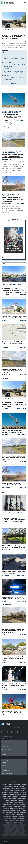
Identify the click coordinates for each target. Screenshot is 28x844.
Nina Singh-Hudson (6, 203)
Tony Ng (4, 320)
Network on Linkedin (7, 749)
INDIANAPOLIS (17, 806)
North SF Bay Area (9, 29)
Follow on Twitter (6, 744)
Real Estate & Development (8, 31)
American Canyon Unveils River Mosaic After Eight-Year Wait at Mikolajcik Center (14, 658)
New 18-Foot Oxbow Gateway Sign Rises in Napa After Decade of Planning (13, 37)
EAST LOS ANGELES (21, 798)
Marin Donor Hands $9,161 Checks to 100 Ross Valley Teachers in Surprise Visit (13, 343)
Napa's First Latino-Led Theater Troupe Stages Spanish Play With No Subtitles (14, 630)
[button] (3, 257)
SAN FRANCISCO (17, 784)
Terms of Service (6, 770)
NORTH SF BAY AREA (9, 786)
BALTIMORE (23, 788)
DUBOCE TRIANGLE (7, 798)
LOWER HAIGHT (6, 810)
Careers (4, 762)
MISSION (7, 814)
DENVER (4, 796)
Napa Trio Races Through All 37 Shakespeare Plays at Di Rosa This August (12, 712)
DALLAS (24, 794)
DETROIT (9, 796)
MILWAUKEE (16, 812)
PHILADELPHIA (21, 818)
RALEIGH (20, 822)
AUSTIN (17, 788)
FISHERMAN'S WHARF (19, 802)
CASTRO (22, 790)
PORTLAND (22, 820)
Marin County (5, 111)
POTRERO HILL (9, 822)
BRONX (11, 790)
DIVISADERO (15, 796)
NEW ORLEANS (20, 814)
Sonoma (3, 194)
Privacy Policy (5, 768)
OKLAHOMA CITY (7, 818)
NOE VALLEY (14, 816)
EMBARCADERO (14, 800)
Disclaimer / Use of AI (7, 773)
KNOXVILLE (24, 806)
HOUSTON (10, 806)
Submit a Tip (5, 760)
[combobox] (7, 7)
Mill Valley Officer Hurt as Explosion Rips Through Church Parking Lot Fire (13, 546)
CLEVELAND (5, 794)
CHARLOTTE (4, 792)
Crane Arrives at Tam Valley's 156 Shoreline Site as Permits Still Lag (12, 116)
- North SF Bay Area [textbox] (6, 7)
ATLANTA (13, 788)
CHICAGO (11, 792)
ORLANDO (15, 818)
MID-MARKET (9, 812)
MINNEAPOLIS (23, 812)
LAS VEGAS (6, 808)
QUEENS (15, 822)
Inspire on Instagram (7, 752)
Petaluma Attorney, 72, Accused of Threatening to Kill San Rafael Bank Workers (14, 519)
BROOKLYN (17, 790)
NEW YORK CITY (7, 816)
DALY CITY (16, 786)
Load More (14, 83)
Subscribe (4, 741)
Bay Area (17, 29)
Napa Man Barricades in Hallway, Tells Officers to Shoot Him (13, 572)
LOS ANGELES (21, 808)
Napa (3, 29)
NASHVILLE (13, 814)
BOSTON (6, 790)
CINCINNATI (16, 792)
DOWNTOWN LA (23, 796)
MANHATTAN (12, 810)
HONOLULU (4, 806)
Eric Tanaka (5, 41)
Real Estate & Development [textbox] (21, 7)
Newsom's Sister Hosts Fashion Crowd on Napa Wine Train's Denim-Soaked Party (14, 685)
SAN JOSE (10, 784)
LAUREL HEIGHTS (13, 808)
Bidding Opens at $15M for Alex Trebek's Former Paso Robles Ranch (12, 199)
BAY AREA (22, 786)
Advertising (4, 765)
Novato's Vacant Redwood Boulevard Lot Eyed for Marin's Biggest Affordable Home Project (12, 157)
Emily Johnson (5, 294)
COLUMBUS (11, 794)
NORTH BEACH (21, 816)
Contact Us (4, 754)
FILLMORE (21, 800)
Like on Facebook (6, 746)
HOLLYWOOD (22, 804)
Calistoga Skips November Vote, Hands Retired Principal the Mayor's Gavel (14, 317)
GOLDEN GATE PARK (7, 804)
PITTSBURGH (12, 820)
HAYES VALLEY (15, 804)
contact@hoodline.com (6, 736)
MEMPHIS (24, 810)
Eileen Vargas (5, 161)
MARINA (18, 810)
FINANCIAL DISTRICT (9, 802)
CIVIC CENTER (23, 792)
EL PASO (7, 800)
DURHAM (14, 798)
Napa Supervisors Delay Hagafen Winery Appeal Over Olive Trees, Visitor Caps (12, 370)
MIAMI (4, 812)
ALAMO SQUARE (6, 788)
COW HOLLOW (18, 794)
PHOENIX (6, 820)
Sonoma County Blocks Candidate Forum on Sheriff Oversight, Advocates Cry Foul (14, 290)
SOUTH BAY (5, 784)
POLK (17, 820)
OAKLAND (24, 784)
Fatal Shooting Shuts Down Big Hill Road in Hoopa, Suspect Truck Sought (13, 597)
